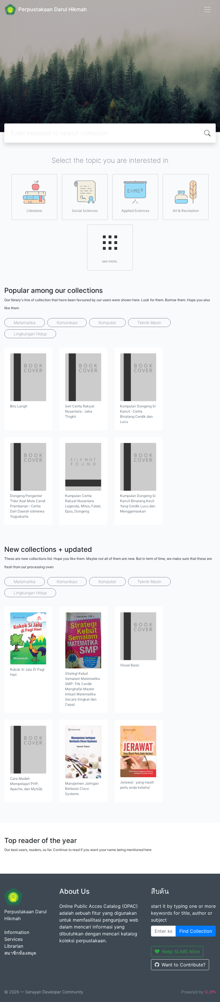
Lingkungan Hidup (30, 333)
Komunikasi (67, 322)
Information (16, 932)
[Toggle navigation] (207, 9)
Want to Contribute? (183, 965)
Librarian (13, 946)
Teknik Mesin (149, 322)
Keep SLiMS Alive (181, 951)
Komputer (107, 322)
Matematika (25, 322)
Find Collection (195, 931)
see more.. (110, 261)
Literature (34, 210)
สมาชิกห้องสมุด (20, 953)
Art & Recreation (186, 210)
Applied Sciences (135, 210)
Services (13, 939)
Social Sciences (85, 210)
